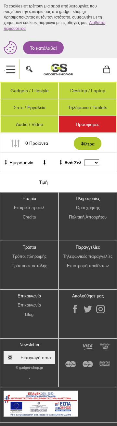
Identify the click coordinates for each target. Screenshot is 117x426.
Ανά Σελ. (73, 162)
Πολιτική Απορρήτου (88, 217)
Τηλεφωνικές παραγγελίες (87, 256)
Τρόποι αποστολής (29, 265)
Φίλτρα (88, 143)
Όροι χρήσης (88, 207)
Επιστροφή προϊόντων (88, 265)
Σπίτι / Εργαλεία (30, 107)
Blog (29, 314)
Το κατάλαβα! (43, 48)
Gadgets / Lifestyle (29, 90)
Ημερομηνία (20, 162)
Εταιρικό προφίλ (29, 207)
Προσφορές (87, 124)
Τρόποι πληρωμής (29, 256)
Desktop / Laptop (87, 90)
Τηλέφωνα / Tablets (87, 107)
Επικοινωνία (29, 305)
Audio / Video (29, 124)
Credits (29, 217)
